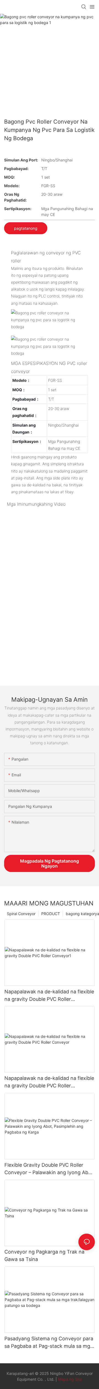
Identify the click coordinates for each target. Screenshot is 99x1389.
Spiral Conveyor (21, 913)
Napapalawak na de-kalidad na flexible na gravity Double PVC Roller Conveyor (49, 1082)
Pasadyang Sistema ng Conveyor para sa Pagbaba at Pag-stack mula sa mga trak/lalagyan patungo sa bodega (48, 1343)
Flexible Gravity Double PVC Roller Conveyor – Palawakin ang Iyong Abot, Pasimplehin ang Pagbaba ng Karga (49, 1169)
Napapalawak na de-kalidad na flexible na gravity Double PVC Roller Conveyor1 (49, 996)
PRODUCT (50, 913)
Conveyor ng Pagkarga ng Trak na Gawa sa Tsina (44, 1255)
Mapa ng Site (70, 1379)
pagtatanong (25, 228)
